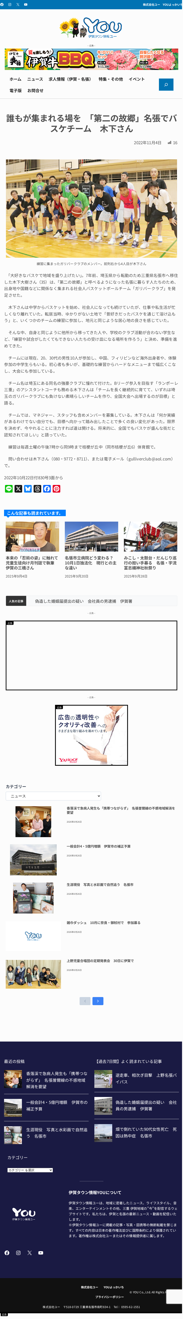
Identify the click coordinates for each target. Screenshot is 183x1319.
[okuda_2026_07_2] (91, 68)
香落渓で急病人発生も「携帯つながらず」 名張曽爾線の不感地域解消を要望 (121, 810)
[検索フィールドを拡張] (166, 85)
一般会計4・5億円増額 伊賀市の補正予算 (99, 846)
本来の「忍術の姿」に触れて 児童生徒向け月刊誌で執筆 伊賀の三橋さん (32, 562)
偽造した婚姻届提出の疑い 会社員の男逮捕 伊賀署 (78, 601)
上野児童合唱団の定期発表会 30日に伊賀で (100, 961)
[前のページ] (85, 1001)
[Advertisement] (91, 654)
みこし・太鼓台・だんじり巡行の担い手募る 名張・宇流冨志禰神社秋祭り (150, 562)
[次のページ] (97, 1001)
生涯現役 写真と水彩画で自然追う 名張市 (100, 885)
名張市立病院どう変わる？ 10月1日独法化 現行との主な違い (91, 562)
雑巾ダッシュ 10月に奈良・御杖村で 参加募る (104, 923)
